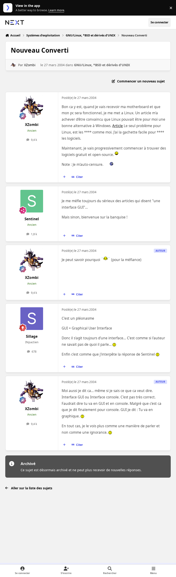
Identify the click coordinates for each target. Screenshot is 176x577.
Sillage (32, 336)
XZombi (30, 65)
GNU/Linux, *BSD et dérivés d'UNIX (102, 65)
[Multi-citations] (64, 177)
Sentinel (32, 219)
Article (117, 125)
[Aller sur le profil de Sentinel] (31, 201)
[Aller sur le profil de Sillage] (31, 318)
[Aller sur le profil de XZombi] (13, 65)
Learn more (9, 8)
